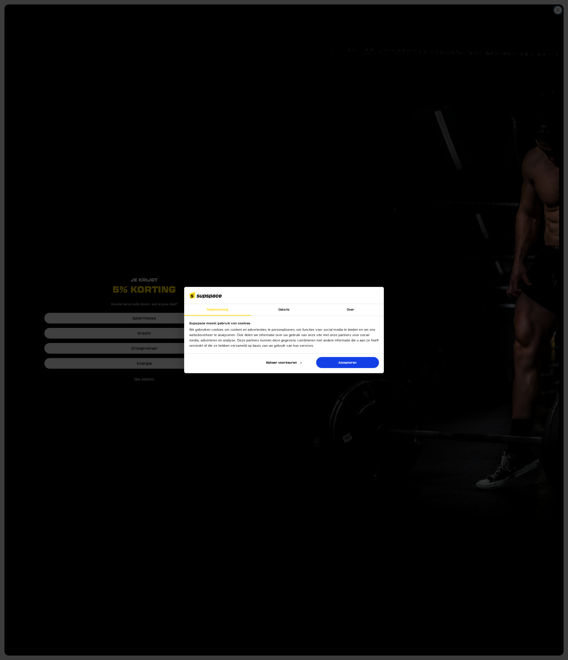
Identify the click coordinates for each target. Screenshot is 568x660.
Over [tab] (350, 309)
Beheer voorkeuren (281, 362)
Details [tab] (284, 309)
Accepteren (347, 362)
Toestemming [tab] (217, 309)
